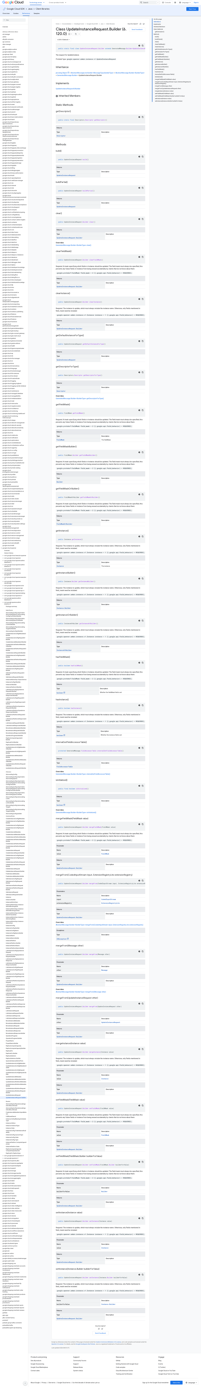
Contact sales (35, 1370)
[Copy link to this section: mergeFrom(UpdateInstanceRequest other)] (100, 998)
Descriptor (61, 136)
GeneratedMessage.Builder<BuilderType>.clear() (73, 245)
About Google (35, 1382)
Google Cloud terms (63, 1382)
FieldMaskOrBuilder (64, 524)
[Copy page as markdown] (76, 34)
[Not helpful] (143, 23)
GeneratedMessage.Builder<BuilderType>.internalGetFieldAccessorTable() (83, 774)
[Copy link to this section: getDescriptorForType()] (81, 367)
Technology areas (35, 2)
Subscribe (176, 1383)
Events (160, 1364)
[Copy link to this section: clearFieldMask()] (74, 251)
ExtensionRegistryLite (110, 903)
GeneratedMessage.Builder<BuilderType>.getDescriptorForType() (80, 398)
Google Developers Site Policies (85, 1344)
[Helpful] (140, 23)
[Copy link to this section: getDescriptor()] (73, 111)
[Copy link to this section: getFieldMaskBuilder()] (79, 447)
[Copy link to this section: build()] (64, 151)
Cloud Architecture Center (124, 1370)
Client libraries (43, 9)
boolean (60, 693)
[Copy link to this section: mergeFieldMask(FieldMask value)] (90, 818)
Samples (37, 13)
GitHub (118, 1360)
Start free (192, 9)
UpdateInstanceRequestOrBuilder (68, 89)
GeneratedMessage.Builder (67, 75)
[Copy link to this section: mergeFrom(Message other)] (85, 946)
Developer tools (79, 24)
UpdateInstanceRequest (66, 175)
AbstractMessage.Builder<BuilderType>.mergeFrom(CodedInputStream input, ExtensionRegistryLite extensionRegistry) (99, 925)
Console (168, 2)
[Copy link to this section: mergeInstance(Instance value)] (88, 1043)
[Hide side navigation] (25, 1383)
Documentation (67, 24)
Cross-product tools (56, 2)
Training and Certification (124, 1374)
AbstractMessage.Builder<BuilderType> (130, 73)
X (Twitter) (162, 1367)
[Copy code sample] (142, 45)
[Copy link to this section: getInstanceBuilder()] (77, 573)
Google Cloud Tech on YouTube (168, 1374)
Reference (26, 13)
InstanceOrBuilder (64, 650)
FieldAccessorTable (65, 767)
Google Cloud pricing (37, 1364)
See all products (36, 1360)
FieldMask (60, 440)
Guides (16, 13)
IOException (61, 939)
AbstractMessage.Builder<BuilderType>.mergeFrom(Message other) (81, 992)
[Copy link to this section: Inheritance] (71, 67)
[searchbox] (14, 20)
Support (76, 1364)
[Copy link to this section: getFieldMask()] (72, 404)
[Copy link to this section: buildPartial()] (70, 182)
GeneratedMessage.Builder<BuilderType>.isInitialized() (76, 812)
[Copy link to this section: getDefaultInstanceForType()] (86, 335)
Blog (159, 1360)
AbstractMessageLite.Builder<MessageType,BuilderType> (92, 73)
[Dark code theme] (139, 45)
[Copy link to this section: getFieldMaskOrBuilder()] (81, 489)
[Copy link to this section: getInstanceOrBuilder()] (80, 615)
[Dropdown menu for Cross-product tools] (66, 2)
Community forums (79, 1360)
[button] (13, 548)
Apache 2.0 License (57, 1344)
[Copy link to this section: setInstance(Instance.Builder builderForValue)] (101, 1269)
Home (57, 24)
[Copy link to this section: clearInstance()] (72, 293)
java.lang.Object (61, 73)
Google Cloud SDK (16, 9)
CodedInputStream (108, 899)
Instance (60, 566)
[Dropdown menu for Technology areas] (44, 2)
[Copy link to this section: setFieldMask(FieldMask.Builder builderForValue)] (104, 1156)
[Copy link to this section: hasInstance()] (71, 700)
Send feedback (137, 29)
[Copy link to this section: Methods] (69, 144)
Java (30, 9)
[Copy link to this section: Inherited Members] (82, 96)
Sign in (196, 2)
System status (78, 1370)
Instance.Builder (64, 608)
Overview (6, 13)
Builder (60, 482)
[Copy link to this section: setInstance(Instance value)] (84, 1212)
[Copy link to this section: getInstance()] (71, 531)
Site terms (51, 1382)
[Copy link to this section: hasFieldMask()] (72, 657)
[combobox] (149, 2)
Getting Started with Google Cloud (127, 1364)
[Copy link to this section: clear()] (64, 213)
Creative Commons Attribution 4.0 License (108, 1342)
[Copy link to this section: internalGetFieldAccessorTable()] (89, 742)
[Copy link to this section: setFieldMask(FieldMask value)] (87, 1100)
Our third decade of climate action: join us (86, 1382)
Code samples (120, 1367)
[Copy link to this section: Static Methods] (76, 105)
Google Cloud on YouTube (166, 1370)
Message (104, 970)
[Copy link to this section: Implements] (71, 83)
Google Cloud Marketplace (39, 1367)
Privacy (44, 1382)
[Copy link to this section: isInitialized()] (69, 780)
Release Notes (78, 1367)
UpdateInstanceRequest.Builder (69, 238)
